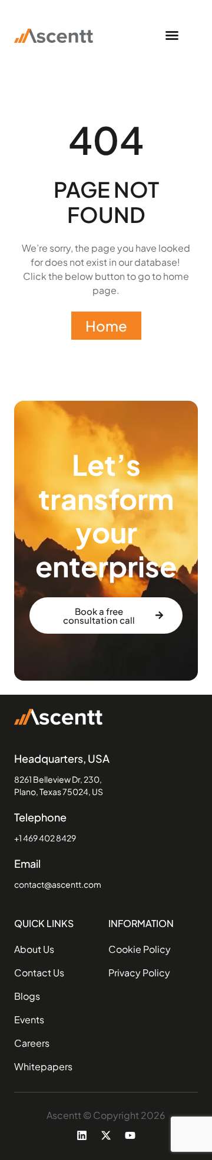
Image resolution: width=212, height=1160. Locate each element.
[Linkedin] (81, 1135)
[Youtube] (130, 1135)
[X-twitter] (106, 1135)
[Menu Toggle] (172, 35)
